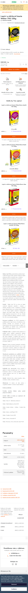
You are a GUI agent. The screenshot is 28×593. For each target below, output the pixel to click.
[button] (14, 138)
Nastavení (14, 584)
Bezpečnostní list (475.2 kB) (8, 491)
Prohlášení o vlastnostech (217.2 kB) (10, 493)
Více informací (17, 54)
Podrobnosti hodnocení (20, 22)
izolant (17, 294)
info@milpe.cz (15, 553)
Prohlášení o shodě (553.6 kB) (9, 495)
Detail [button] (14, 136)
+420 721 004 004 (15, 556)
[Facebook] (13, 564)
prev (1, 538)
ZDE (22, 581)
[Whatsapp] (16, 564)
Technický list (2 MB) (7, 489)
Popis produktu (6, 265)
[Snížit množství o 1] (20, 64)
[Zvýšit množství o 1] (26, 64)
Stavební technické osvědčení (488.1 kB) (11, 497)
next (27, 538)
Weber (26, 73)
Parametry (15, 265)
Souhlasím (14, 589)
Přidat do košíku (14, 69)
